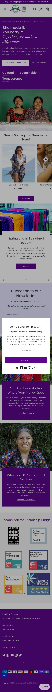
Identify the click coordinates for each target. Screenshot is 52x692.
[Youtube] (25, 367)
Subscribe (26, 360)
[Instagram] (29, 367)
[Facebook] (21, 367)
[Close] (46, 321)
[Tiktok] (33, 367)
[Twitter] (17, 367)
